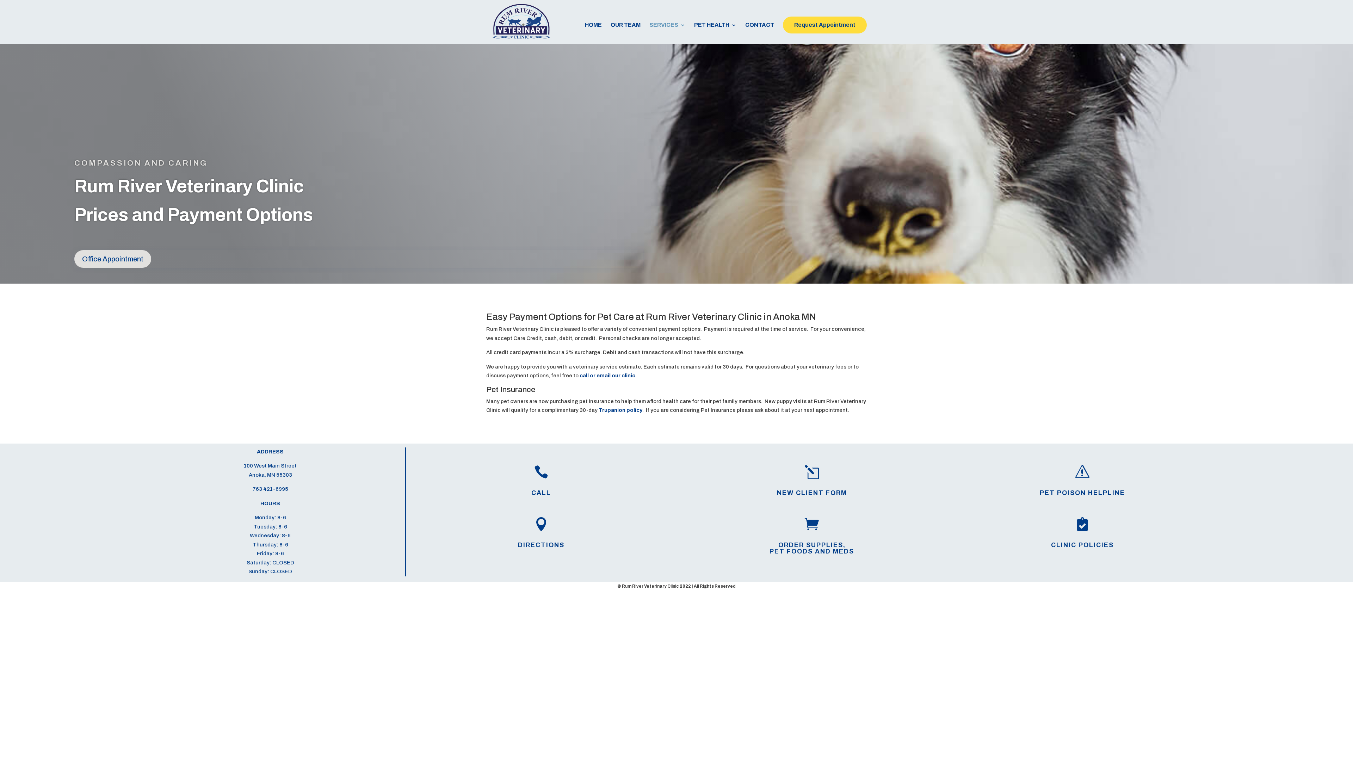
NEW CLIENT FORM (812, 492)
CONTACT (759, 25)
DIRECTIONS (541, 545)
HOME (593, 25)
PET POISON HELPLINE (1082, 492)
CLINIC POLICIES (1082, 545)
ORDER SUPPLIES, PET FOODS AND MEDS (812, 548)
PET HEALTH (711, 25)
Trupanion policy (620, 410)
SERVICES (663, 25)
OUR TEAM (626, 25)
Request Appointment (824, 25)
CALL (541, 492)
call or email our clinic (607, 375)
